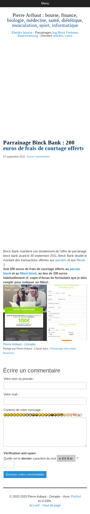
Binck (61, 32)
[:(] (20, 414)
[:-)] (8, 414)
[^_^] (77, 414)
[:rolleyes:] (58, 414)
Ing (55, 32)
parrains (61, 260)
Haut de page (51, 505)
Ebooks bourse (22, 32)
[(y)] (80, 414)
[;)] (39, 414)
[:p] (49, 414)
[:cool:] (61, 414)
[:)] (5, 414)
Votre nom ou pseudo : (19, 378)
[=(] (24, 414)
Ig (36, 35)
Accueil (34, 505)
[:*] (64, 414)
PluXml (76, 496)
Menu (45, 3)
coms (68, 35)
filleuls (81, 260)
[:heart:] (74, 414)
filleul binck (28, 273)
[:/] (42, 414)
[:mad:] (55, 414)
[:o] (33, 414)
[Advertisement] (45, 87)
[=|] (17, 414)
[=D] (30, 414)
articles (58, 35)
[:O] (36, 414)
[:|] (14, 414)
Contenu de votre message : (23, 410)
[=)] (11, 414)
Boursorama (26, 35)
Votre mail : (11, 394)
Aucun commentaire (38, 156)
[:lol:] (52, 414)
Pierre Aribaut (27, 15)
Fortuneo (72, 32)
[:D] (27, 414)
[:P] (46, 414)
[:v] (71, 414)
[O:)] (67, 414)
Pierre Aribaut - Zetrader (19, 344)
